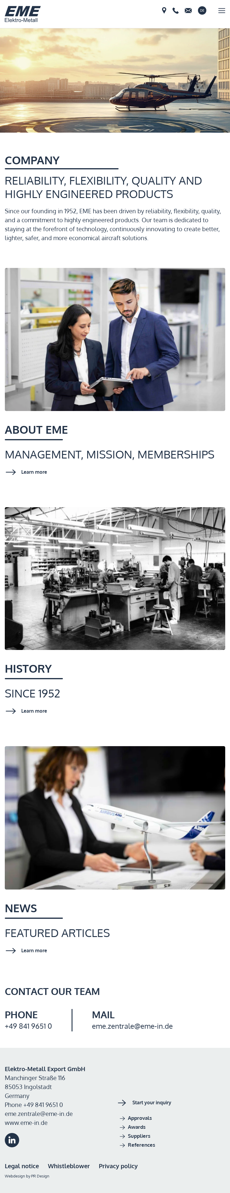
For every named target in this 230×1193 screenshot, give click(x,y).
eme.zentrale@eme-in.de (132, 1026)
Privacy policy (118, 1166)
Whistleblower (69, 1166)
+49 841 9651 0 (28, 1026)
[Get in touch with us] (164, 10)
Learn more (34, 472)
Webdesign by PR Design (27, 1176)
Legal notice (22, 1166)
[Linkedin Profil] (12, 1145)
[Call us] (175, 10)
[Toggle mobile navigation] (221, 10)
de (202, 10)
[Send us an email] (188, 10)
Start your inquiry (151, 1102)
